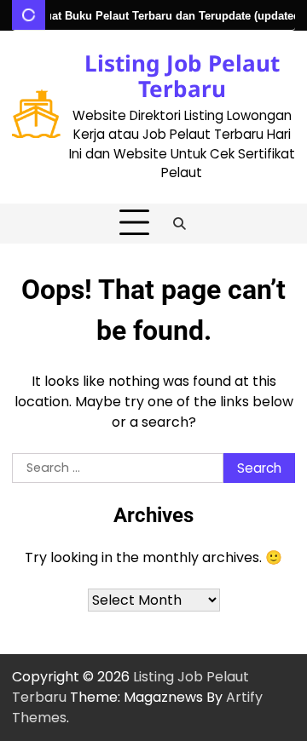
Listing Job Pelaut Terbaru (182, 76)
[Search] (180, 223)
